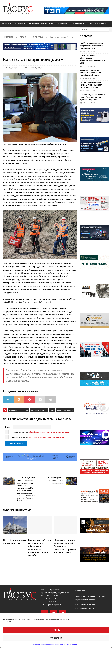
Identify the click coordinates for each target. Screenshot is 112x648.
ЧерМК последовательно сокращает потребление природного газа (91, 45)
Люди (23, 37)
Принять (56, 629)
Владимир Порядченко (18, 410)
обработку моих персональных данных (48, 432)
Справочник (79, 23)
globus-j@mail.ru (55, 605)
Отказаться (56, 637)
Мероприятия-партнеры (41, 23)
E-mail (8, 427)
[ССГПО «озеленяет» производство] (15, 526)
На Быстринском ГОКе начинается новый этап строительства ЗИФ (91, 84)
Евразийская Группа (39, 410)
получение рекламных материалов (46, 437)
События (20, 23)
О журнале (80, 591)
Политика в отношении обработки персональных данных (54, 644)
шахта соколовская (65, 410)
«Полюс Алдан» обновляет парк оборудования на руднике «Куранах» (92, 97)
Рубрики (62, 23)
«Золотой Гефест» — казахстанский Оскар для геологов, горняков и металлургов (65, 546)
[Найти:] (94, 29)
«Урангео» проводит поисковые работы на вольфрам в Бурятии (90, 72)
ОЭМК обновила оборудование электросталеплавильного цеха (92, 59)
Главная (6, 23)
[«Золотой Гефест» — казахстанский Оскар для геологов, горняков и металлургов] (65, 526)
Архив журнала (98, 23)
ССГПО (52, 410)
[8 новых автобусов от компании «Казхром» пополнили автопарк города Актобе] (40, 526)
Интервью (32, 68)
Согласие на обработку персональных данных (85, 606)
